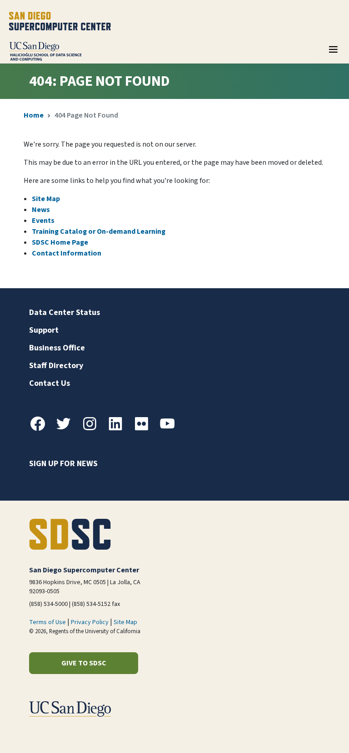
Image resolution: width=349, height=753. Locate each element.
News (41, 210)
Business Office (57, 348)
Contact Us (49, 383)
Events (43, 221)
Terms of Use (47, 622)
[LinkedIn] (119, 429)
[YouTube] (171, 429)
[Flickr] (145, 429)
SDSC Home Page (60, 242)
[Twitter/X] (67, 429)
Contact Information (66, 253)
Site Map (46, 199)
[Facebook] (41, 429)
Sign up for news (63, 463)
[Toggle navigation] (333, 53)
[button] (311, 731)
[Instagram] (93, 429)
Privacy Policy (90, 622)
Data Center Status (64, 312)
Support (44, 330)
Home (34, 115)
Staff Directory (56, 365)
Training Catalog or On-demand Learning (98, 231)
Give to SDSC (83, 663)
